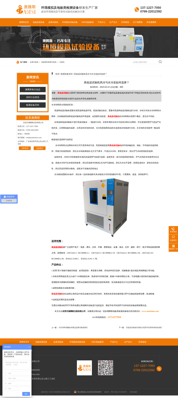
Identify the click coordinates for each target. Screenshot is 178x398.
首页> (57, 74)
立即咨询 (24, 148)
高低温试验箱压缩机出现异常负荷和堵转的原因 (144, 327)
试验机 (62, 62)
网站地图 (133, 392)
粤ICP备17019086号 (119, 392)
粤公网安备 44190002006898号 (89, 392)
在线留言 (39, 148)
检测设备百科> (67, 74)
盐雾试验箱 (34, 62)
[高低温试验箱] (106, 237)
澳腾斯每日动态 (32, 89)
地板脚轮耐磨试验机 (49, 62)
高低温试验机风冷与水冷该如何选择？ (90, 74)
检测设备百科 (32, 105)
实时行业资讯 (32, 97)
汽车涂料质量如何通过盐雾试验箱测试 (73, 327)
